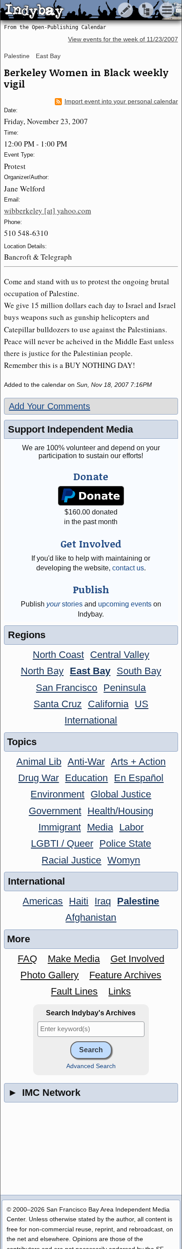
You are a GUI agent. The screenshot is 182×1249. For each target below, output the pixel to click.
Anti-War (86, 761)
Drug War (38, 777)
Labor (131, 827)
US (141, 703)
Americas (43, 901)
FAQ (27, 958)
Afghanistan (90, 917)
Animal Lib (38, 761)
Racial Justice (71, 860)
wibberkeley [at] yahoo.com (47, 211)
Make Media (74, 958)
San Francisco (66, 687)
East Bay (48, 55)
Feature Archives (125, 975)
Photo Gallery (49, 975)
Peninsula (124, 687)
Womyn (123, 860)
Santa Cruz (58, 703)
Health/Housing (120, 810)
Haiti (78, 901)
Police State (125, 843)
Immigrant (59, 827)
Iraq (103, 901)
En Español (138, 777)
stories (64, 604)
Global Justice (121, 794)
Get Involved (137, 958)
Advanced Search (91, 1066)
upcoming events (125, 604)
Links (119, 991)
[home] (82, 10)
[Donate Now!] (91, 496)
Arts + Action (138, 761)
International (90, 720)
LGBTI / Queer (62, 843)
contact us (128, 568)
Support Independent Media (70, 429)
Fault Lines (74, 991)
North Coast (58, 654)
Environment (57, 794)
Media (100, 827)
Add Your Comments (49, 406)
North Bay (42, 670)
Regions (27, 634)
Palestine (17, 55)
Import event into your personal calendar (121, 101)
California (108, 703)
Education (86, 777)
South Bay (139, 670)
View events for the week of (123, 39)
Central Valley (119, 654)
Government (55, 810)
